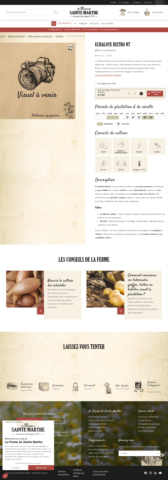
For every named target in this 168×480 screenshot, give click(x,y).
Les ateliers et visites (98, 424)
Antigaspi (83, 23)
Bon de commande (147, 427)
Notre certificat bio (97, 446)
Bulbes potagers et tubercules (40, 36)
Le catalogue (124, 2)
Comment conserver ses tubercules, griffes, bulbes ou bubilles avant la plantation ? (142, 285)
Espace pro (148, 2)
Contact (113, 2)
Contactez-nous (145, 420)
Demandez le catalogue (149, 424)
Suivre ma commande (148, 417)
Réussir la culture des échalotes (60, 283)
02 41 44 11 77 (54, 421)
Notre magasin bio (97, 427)
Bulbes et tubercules (16, 36)
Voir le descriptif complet (108, 75)
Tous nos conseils (146, 431)
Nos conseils (107, 23)
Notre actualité (96, 431)
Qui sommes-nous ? (98, 417)
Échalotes (60, 36)
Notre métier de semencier (101, 420)
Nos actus (94, 23)
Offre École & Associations (101, 453)
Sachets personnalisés (99, 456)
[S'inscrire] (157, 453)
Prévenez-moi (156, 93)
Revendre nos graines (98, 449)
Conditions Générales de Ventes (78, 473)
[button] (61, 23)
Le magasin (136, 2)
